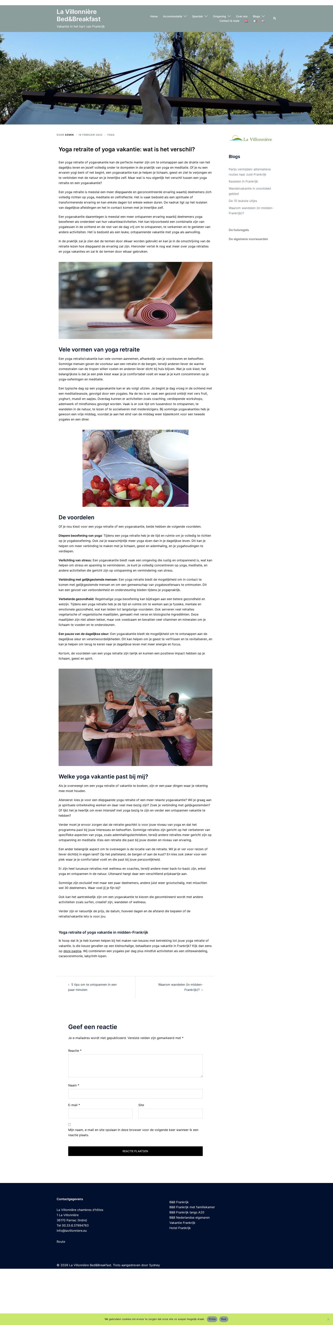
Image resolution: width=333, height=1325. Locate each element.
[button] (274, 18)
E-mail (74, 1105)
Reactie (75, 1051)
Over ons (242, 16)
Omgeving (219, 16)
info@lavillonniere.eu (72, 1231)
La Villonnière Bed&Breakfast (79, 15)
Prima (212, 1319)
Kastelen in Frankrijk (243, 181)
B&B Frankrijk (179, 1202)
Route (61, 1241)
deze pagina (72, 951)
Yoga (111, 134)
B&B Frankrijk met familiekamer (192, 1207)
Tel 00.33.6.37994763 (73, 1225)
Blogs (256, 16)
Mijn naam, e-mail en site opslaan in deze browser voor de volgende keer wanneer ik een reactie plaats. (133, 1132)
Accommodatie (172, 16)
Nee (223, 1319)
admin (69, 134)
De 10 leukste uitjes (243, 201)
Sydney (154, 1265)
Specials (197, 16)
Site (141, 1105)
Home (154, 16)
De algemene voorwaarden (248, 239)
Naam (73, 1085)
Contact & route (229, 20)
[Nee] (328, 1319)
